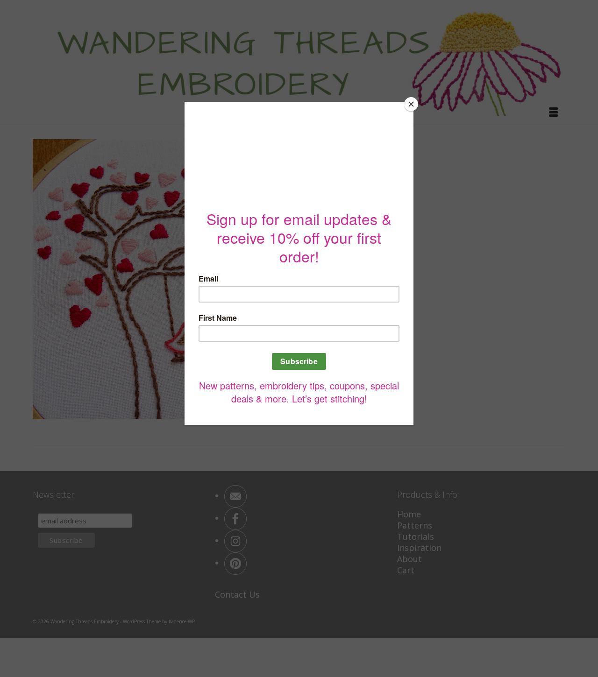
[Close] (411, 104)
